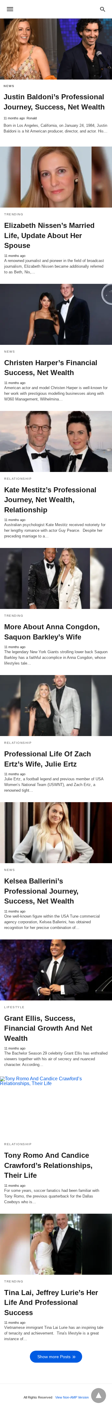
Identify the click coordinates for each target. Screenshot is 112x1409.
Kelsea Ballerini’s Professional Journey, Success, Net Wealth (41, 891)
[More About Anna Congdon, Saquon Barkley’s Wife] (56, 578)
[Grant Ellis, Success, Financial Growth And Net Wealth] (56, 969)
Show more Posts (53, 1356)
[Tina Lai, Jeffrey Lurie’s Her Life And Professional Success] (56, 1244)
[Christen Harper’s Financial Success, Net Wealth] (56, 314)
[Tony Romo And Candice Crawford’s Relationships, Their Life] (56, 1106)
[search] (102, 9)
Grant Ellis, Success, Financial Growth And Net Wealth (48, 1028)
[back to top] (98, 1395)
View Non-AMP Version (72, 1397)
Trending (13, 214)
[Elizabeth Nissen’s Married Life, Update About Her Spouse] (56, 177)
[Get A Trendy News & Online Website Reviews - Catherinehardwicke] (55, 9)
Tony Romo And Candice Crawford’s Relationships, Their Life (48, 1165)
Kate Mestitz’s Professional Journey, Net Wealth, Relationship (50, 500)
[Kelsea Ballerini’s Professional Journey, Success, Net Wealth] (56, 832)
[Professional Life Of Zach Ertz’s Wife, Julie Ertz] (56, 705)
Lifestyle (14, 1007)
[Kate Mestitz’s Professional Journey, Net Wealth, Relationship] (56, 441)
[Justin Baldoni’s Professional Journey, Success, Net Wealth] (56, 49)
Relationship (18, 478)
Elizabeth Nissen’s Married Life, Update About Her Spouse (49, 235)
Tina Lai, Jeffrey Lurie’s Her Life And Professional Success (51, 1302)
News (9, 86)
